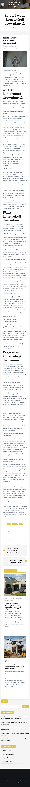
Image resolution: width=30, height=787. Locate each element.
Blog (4, 48)
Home (15, 27)
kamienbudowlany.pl (9, 750)
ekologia (7, 531)
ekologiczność (16, 531)
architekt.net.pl (7, 761)
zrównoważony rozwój (18, 540)
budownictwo (11, 528)
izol (24, 531)
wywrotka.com (7, 758)
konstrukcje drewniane (15, 534)
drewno (20, 528)
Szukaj (5, 701)
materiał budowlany (12, 537)
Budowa (8, 48)
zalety (8, 540)
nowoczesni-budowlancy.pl (11, 46)
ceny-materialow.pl (8, 754)
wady (22, 537)
